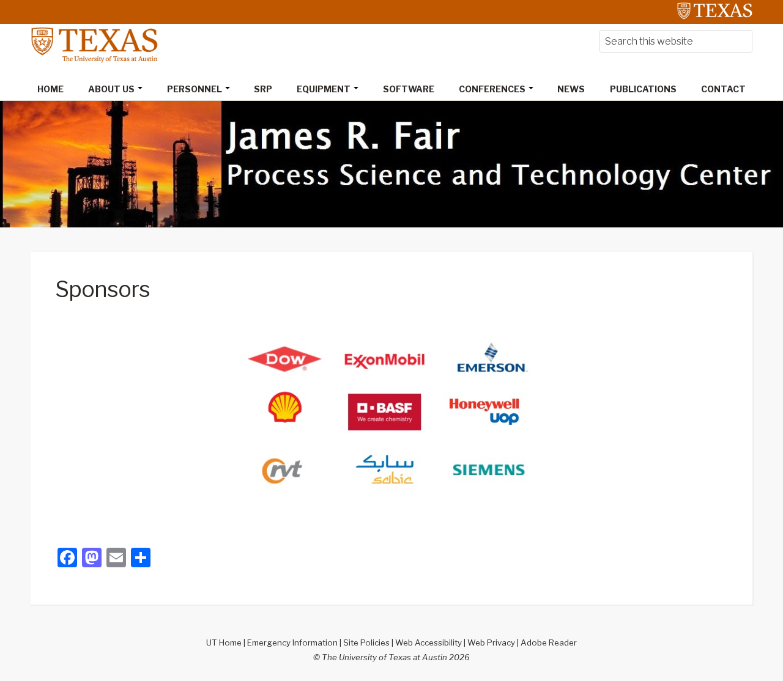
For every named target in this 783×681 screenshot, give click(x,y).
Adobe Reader (549, 642)
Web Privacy (491, 642)
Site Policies (366, 642)
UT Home (224, 642)
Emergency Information (292, 642)
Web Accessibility (428, 642)
